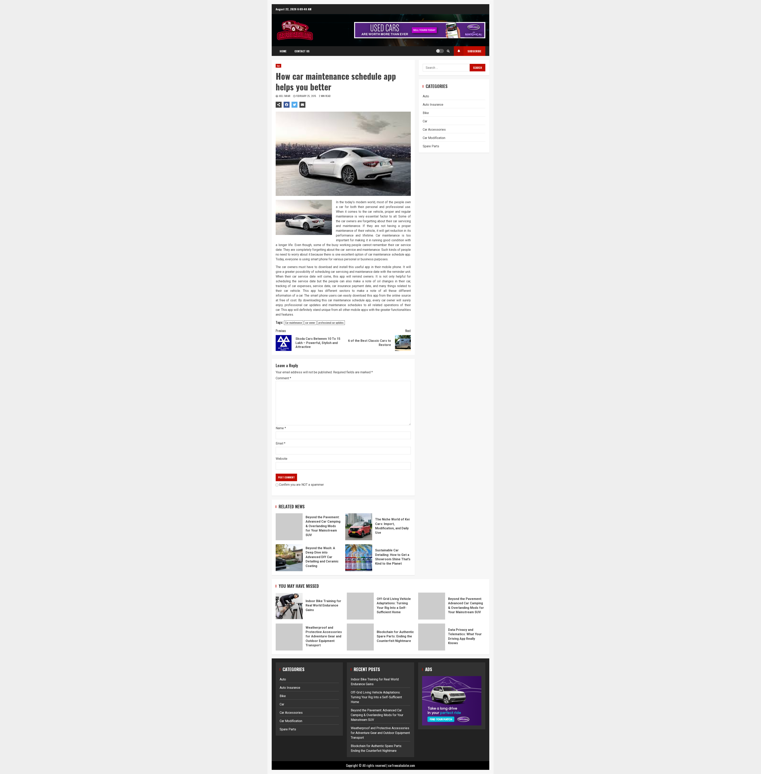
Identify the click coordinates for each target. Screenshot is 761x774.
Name (281, 428)
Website (281, 459)
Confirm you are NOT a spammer (301, 485)
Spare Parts (431, 146)
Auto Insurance (433, 104)
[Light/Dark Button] (440, 51)
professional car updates (331, 323)
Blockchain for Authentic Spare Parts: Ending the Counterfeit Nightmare (360, 637)
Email (280, 443)
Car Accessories (434, 129)
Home (283, 51)
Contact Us (302, 51)
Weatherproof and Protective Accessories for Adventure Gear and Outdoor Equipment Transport (289, 637)
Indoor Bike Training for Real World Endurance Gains (289, 606)
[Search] (448, 51)
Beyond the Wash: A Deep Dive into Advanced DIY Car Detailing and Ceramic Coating (289, 557)
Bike (426, 113)
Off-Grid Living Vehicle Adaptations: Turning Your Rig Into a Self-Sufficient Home (360, 606)
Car (278, 65)
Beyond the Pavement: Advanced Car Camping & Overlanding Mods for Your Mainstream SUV (289, 526)
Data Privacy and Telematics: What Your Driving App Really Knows (431, 637)
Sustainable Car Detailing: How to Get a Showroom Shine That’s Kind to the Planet (358, 557)
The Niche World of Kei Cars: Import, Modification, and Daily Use (358, 526)
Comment (283, 378)
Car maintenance (293, 323)
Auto (426, 96)
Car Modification (434, 138)
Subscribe (474, 51)
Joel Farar (284, 96)
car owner (310, 323)
